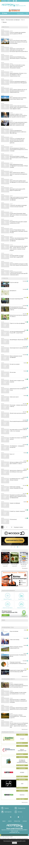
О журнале (25, 821)
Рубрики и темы (17, 821)
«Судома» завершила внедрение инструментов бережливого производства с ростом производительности (19, 686)
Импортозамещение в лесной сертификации (16, 356)
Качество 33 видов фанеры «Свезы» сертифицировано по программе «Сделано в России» (19, 231)
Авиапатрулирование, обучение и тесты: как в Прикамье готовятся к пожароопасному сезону (18, 75)
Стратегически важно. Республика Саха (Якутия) (18, 655)
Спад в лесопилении (14, 631)
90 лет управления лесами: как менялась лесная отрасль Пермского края (18, 98)
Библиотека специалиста (8, 599)
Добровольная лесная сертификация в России (18, 389)
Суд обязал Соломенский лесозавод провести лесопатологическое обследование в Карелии (17, 66)
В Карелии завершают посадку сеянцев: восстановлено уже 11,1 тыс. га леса (18, 693)
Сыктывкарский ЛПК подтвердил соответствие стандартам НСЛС (17, 256)
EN (9, 1)
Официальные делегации (21, 607)
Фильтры (5, 22)
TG (16, 0)
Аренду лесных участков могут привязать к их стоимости (19, 315)
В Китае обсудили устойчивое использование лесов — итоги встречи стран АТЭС (18, 716)
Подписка (7, 808)
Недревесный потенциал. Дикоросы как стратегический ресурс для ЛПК (18, 671)
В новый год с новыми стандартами (17, 511)
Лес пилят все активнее (15, 364)
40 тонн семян (13, 372)
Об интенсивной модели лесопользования (19, 421)
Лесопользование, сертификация (13, 19)
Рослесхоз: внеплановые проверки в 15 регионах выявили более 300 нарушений (18, 82)
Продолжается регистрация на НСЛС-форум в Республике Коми (17, 189)
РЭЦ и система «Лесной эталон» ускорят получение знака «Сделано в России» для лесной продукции (18, 42)
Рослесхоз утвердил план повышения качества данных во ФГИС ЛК (18, 33)
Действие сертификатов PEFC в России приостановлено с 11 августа (18, 463)
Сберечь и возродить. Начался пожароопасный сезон (16, 647)
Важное (3, 821)
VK (13, 0)
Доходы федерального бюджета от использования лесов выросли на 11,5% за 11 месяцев (19, 149)
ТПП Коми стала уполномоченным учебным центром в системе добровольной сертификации (19, 239)
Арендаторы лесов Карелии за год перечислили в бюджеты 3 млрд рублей (18, 57)
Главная (2, 19)
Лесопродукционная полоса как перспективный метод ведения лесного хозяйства (18, 308)
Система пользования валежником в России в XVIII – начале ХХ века (17, 332)
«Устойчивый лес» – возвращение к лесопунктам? (17, 446)
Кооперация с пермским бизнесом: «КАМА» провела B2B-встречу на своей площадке (18, 708)
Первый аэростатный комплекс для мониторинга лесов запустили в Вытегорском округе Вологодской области (19, 50)
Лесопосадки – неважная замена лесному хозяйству (18, 405)
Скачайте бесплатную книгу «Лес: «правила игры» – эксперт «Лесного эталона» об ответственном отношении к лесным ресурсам (19, 248)
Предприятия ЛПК (21, 599)
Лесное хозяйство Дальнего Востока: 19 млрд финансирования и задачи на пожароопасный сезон (18, 91)
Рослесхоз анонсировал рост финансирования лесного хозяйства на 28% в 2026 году (18, 132)
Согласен (14, 843)
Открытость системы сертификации (17, 323)
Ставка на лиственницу (14, 639)
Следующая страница (18, 527)
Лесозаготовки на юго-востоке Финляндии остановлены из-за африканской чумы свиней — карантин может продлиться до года (19, 725)
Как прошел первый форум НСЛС (16, 298)
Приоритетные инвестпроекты (8, 607)
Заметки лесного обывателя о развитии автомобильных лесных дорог (18, 471)
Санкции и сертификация (15, 503)
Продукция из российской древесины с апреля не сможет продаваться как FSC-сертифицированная (18, 496)
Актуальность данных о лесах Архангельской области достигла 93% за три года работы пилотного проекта (18, 115)
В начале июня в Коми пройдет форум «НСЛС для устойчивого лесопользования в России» (18, 215)
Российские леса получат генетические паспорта (18, 438)
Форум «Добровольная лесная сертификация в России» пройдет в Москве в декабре (19, 166)
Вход (5, 1)
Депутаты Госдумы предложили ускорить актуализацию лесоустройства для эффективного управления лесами (18, 124)
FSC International (13, 519)
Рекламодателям (21, 808)
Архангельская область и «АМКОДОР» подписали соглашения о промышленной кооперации (18, 701)
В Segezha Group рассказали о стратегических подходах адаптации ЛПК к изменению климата (19, 273)
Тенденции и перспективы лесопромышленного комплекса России (18, 662)
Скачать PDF (5, 566)
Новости (9, 821)
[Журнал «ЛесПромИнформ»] (14, 5)
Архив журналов (8, 812)
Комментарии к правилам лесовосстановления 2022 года (16, 487)
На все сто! (12, 454)
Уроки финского (13, 290)
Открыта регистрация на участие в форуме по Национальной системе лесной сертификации (19, 198)
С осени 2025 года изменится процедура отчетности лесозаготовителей (18, 206)
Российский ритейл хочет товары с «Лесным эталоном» (17, 479)
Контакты (20, 812)
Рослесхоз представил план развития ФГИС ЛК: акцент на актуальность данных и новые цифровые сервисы (19, 107)
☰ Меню (4, 13)
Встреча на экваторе (14, 282)
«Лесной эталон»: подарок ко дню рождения (17, 381)
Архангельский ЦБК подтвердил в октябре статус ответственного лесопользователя (19, 264)
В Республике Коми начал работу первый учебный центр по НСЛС (18, 222)
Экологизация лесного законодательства (18, 348)
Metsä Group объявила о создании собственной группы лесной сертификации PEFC (19, 158)
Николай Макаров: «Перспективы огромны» (19, 339)
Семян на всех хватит (14, 397)
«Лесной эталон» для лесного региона (18, 413)
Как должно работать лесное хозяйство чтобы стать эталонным (18, 430)
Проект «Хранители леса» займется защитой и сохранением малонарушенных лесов (18, 174)
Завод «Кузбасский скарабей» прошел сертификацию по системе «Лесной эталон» (19, 181)
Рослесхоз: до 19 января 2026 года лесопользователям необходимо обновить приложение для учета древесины (17, 140)
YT (18, 817)
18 (11, 527)
